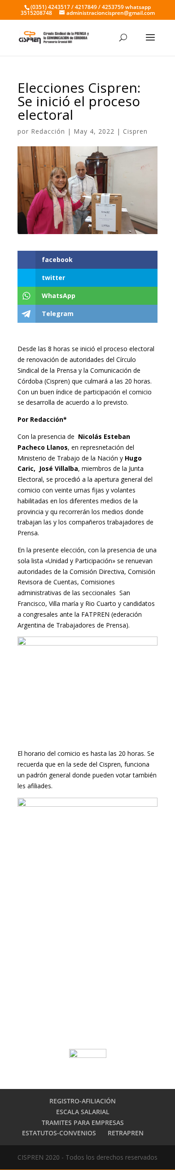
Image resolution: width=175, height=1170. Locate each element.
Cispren (135, 131)
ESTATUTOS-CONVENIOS (59, 1133)
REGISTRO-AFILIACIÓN (82, 1101)
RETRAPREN (126, 1133)
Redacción (48, 131)
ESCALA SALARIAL (82, 1111)
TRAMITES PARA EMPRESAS (83, 1122)
